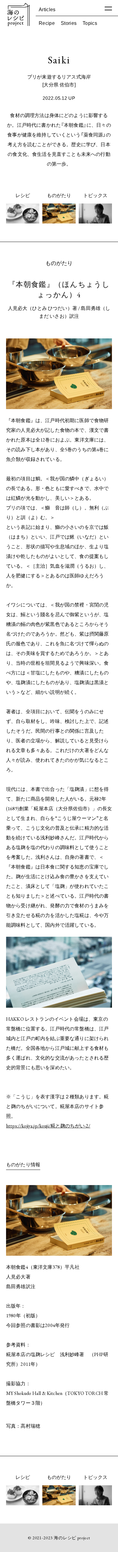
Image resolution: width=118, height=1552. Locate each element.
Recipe (47, 22)
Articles (47, 9)
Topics (90, 22)
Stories (69, 22)
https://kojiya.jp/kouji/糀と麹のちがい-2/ (48, 1126)
